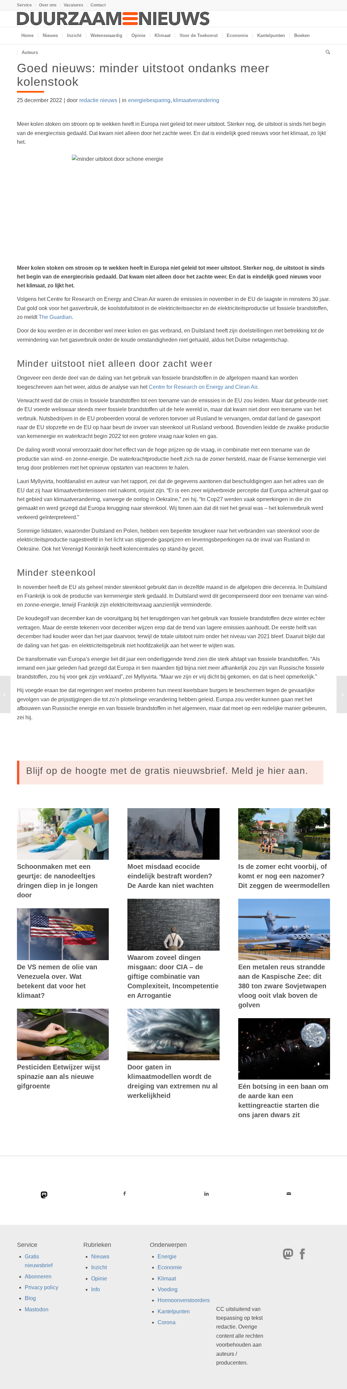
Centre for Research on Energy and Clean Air (203, 387)
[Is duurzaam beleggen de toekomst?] (341, 694)
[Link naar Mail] (289, 1193)
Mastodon (36, 1309)
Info (95, 1289)
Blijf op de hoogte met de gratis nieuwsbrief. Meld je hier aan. (167, 770)
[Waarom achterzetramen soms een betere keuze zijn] (5, 694)
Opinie (99, 1278)
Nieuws (100, 1256)
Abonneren (38, 1276)
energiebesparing (149, 100)
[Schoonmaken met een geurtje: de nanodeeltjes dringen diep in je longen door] (63, 834)
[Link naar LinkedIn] (207, 1193)
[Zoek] (325, 52)
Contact (98, 5)
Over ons (48, 5)
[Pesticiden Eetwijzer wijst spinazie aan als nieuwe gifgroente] (63, 1034)
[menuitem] (26, 5)
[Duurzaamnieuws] (113, 19)
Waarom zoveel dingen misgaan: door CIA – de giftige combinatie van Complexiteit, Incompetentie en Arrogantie (173, 976)
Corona (167, 1323)
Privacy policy (41, 1287)
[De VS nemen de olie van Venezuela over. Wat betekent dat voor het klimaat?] (63, 934)
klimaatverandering (196, 100)
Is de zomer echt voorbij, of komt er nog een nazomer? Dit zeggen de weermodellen (284, 876)
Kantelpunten (174, 1311)
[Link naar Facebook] (124, 1193)
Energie (167, 1256)
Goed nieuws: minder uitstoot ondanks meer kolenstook (143, 75)
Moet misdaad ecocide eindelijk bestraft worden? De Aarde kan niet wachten (170, 876)
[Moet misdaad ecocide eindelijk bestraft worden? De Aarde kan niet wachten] (173, 834)
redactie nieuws (98, 100)
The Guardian (55, 317)
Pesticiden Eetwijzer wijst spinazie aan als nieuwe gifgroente (58, 1076)
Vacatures (73, 5)
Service (24, 5)
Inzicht (99, 1268)
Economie (170, 1268)
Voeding (168, 1289)
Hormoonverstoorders (184, 1301)
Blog (30, 1298)
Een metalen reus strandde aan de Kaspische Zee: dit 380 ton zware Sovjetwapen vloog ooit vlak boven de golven (282, 986)
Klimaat (167, 1278)
